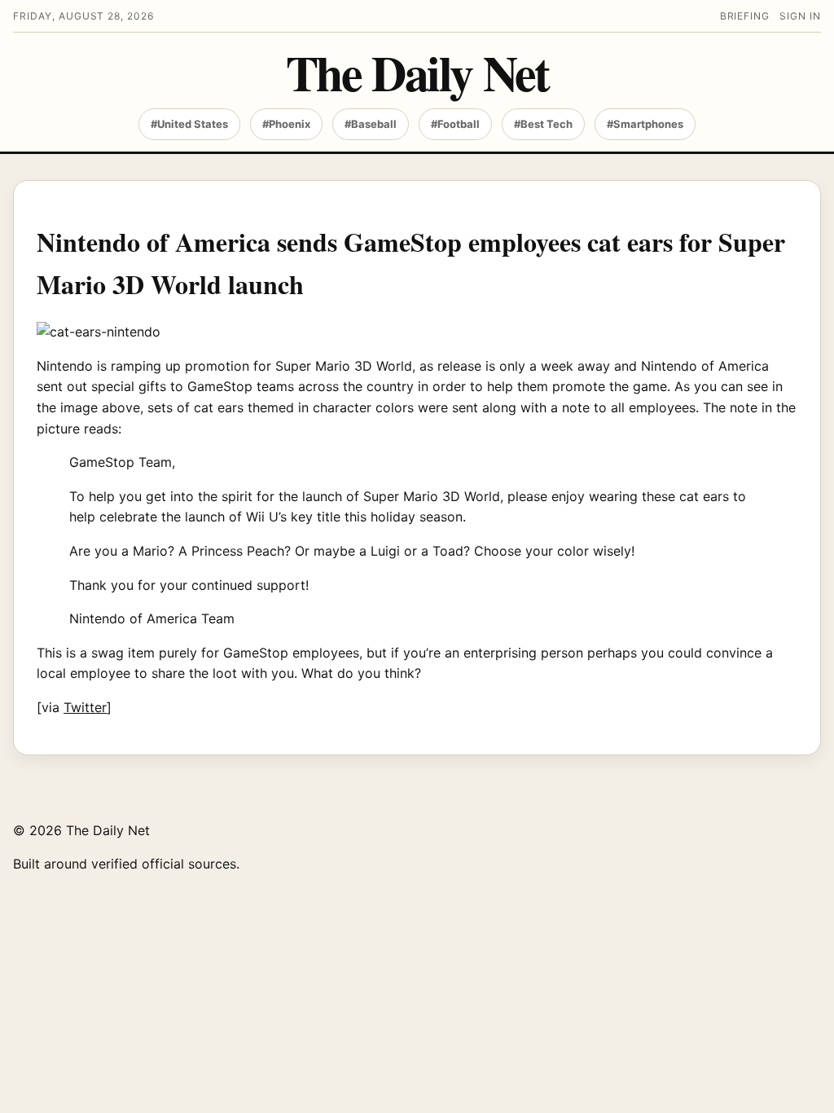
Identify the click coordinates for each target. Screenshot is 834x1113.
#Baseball (371, 123)
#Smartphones (645, 123)
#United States (189, 123)
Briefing (745, 16)
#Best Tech (543, 123)
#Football (455, 123)
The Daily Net (417, 72)
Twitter (85, 707)
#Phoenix (286, 123)
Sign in (800, 16)
